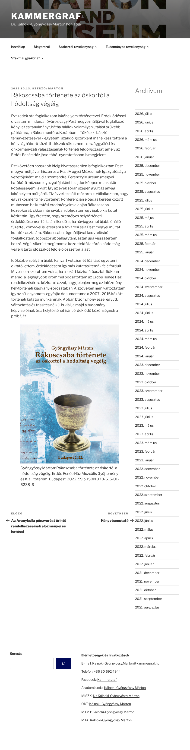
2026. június (144, 122)
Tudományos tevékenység (126, 47)
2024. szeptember (148, 287)
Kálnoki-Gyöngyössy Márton (125, 688)
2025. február (145, 244)
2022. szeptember (148, 495)
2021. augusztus (147, 607)
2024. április (144, 330)
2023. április (144, 434)
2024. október (145, 278)
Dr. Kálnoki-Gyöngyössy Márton (116, 696)
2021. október (145, 590)
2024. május (144, 321)
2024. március (146, 339)
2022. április (144, 538)
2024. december (147, 261)
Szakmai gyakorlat (25, 58)
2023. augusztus (147, 399)
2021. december (147, 573)
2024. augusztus (147, 295)
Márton (55, 88)
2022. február (145, 555)
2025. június (144, 209)
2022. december (147, 469)
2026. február (145, 148)
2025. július (143, 200)
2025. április (144, 226)
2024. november (147, 269)
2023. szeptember (148, 391)
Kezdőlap (18, 47)
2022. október (145, 486)
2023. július (143, 408)
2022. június (144, 521)
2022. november (147, 477)
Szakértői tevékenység (76, 47)
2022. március (145, 546)
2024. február (145, 347)
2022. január (144, 564)
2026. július (143, 114)
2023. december (147, 365)
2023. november (147, 373)
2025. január (144, 252)
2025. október (145, 183)
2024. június (144, 313)
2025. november (147, 174)
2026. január (144, 157)
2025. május (144, 218)
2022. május (144, 529)
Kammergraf (46, 16)
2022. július (143, 512)
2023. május (144, 425)
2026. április (144, 131)
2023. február (145, 451)
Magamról (42, 47)
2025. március (146, 235)
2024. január (144, 356)
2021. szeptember (148, 599)
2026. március (146, 140)
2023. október (145, 382)
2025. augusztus (147, 191)
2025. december (147, 165)
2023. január (144, 460)
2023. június (144, 417)
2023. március (146, 443)
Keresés (16, 653)
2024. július (143, 304)
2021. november (147, 581)
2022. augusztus (147, 503)
